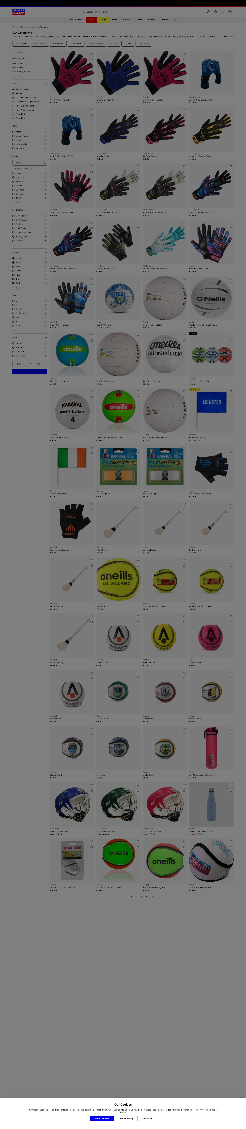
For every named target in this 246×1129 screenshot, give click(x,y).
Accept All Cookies (101, 1118)
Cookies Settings (126, 1118)
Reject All (147, 1118)
